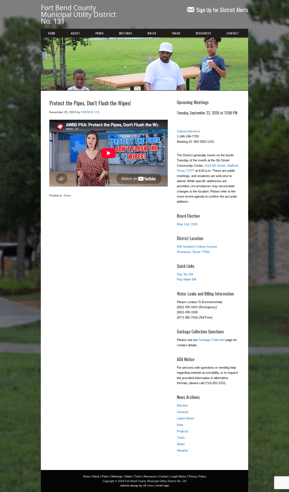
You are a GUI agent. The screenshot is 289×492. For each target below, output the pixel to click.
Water (151, 33)
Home (51, 33)
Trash (176, 33)
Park (180, 425)
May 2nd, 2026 (187, 224)
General (182, 412)
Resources (203, 33)
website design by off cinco (137, 485)
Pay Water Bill (186, 279)
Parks (99, 33)
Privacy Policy (197, 476)
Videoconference (188, 131)
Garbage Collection (211, 340)
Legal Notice (178, 476)
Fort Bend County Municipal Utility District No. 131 (78, 14)
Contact (233, 33)
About (75, 33)
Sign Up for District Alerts (222, 10)
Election (182, 405)
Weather (183, 450)
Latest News (185, 418)
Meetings (125, 33)
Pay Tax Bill (185, 274)
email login (162, 485)
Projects (182, 431)
